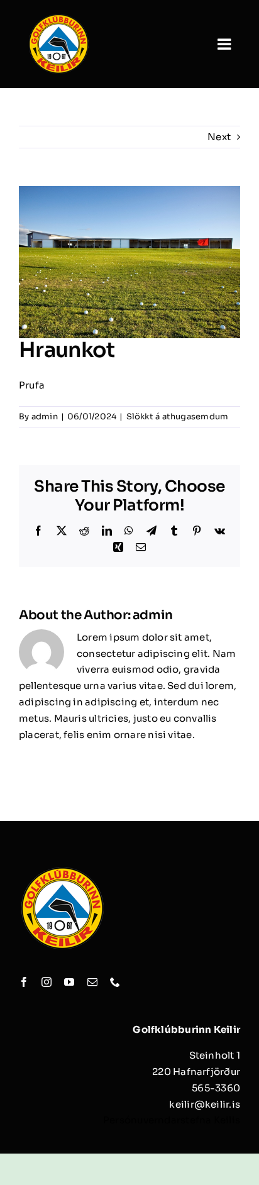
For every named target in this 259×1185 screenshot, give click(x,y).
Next (219, 137)
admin (44, 416)
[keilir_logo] (58, 17)
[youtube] (69, 982)
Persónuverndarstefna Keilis (171, 1120)
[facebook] (24, 982)
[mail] (92, 982)
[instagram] (46, 982)
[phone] (115, 982)
